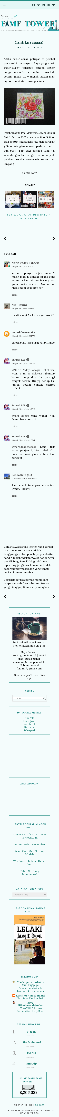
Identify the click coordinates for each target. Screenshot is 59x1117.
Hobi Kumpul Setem (19, 215)
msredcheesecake (23, 332)
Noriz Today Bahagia (25, 262)
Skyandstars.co (29, 1113)
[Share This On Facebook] (25, 223)
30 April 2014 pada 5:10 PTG (23, 363)
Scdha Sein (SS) (22, 474)
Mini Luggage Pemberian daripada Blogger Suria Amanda (30, 988)
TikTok (29, 717)
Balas (15, 295)
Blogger (40, 1105)
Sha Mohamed (31, 1042)
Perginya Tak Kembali (30, 998)
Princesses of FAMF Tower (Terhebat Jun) (29, 836)
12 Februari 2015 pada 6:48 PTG (25, 478)
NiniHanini (19, 304)
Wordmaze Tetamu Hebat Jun (29, 862)
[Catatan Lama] (54, 239)
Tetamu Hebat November (29, 844)
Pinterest (29, 727)
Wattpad (29, 730)
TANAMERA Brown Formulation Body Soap (30, 1009)
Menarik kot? (41, 215)
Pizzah (31, 1031)
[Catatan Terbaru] (5, 239)
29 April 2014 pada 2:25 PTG (23, 336)
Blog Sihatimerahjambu (30, 1004)
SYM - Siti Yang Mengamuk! (29, 872)
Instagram (29, 721)
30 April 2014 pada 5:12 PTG (23, 440)
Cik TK (31, 1053)
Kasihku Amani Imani (30, 995)
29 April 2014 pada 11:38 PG (23, 266)
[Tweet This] (29, 223)
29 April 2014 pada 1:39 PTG (23, 309)
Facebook (29, 724)
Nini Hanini (21, 415)
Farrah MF (18, 359)
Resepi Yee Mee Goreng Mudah (29, 852)
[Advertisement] (29, 756)
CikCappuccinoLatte (30, 982)
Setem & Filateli (29, 218)
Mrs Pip (31, 1063)
